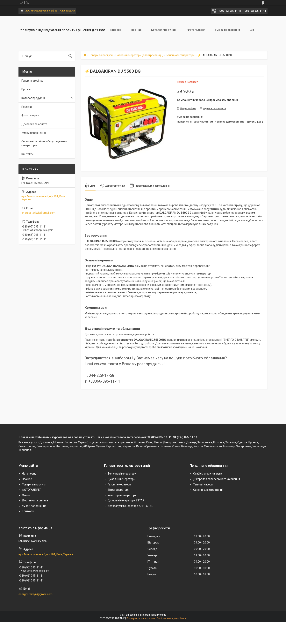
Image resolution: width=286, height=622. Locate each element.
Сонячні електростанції (208, 489)
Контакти (27, 153)
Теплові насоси (203, 484)
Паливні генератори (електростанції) (139, 55)
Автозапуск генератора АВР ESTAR (130, 505)
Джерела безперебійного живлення (216, 479)
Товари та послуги (101, 55)
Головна (115, 29)
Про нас (136, 29)
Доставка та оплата (34, 124)
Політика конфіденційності (172, 618)
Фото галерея (30, 115)
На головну (29, 473)
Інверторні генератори (122, 495)
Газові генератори (119, 484)
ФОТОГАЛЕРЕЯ (31, 489)
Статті (26, 495)
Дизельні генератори (121, 479)
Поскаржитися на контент (140, 618)
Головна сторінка (32, 80)
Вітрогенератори (118, 489)
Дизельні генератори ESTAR (126, 500)
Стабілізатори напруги (207, 473)
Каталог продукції (163, 29)
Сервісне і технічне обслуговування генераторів (44, 143)
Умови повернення (227, 29)
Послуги (26, 106)
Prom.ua (161, 614)
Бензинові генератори (180, 55)
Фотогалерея (196, 29)
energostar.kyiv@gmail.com (38, 212)
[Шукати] (70, 56)
